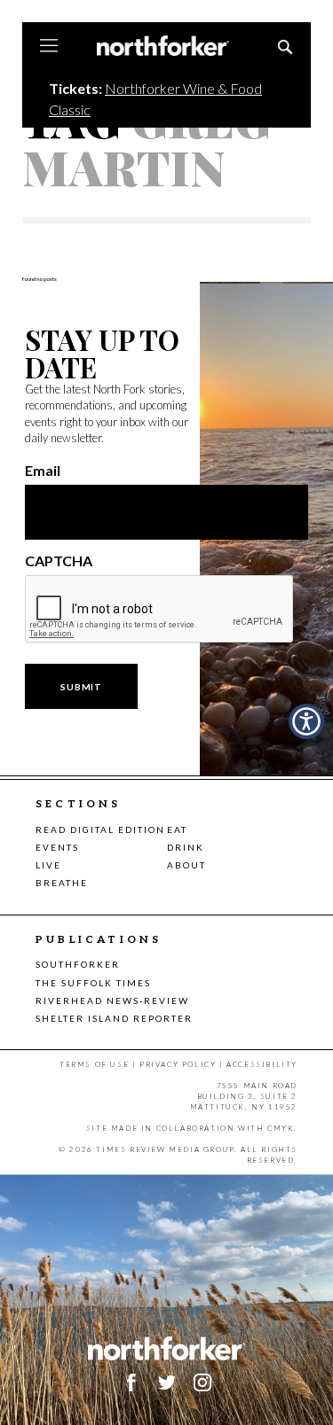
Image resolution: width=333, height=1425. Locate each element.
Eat (177, 829)
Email (42, 470)
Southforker (78, 964)
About (186, 865)
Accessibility (261, 1064)
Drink (185, 847)
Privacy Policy (177, 1064)
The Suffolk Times (93, 982)
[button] (306, 721)
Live (48, 865)
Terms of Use (94, 1064)
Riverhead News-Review (112, 1000)
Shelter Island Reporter (114, 1018)
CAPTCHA (58, 561)
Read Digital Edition (100, 829)
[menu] (49, 47)
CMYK (280, 1128)
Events (57, 847)
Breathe (62, 882)
